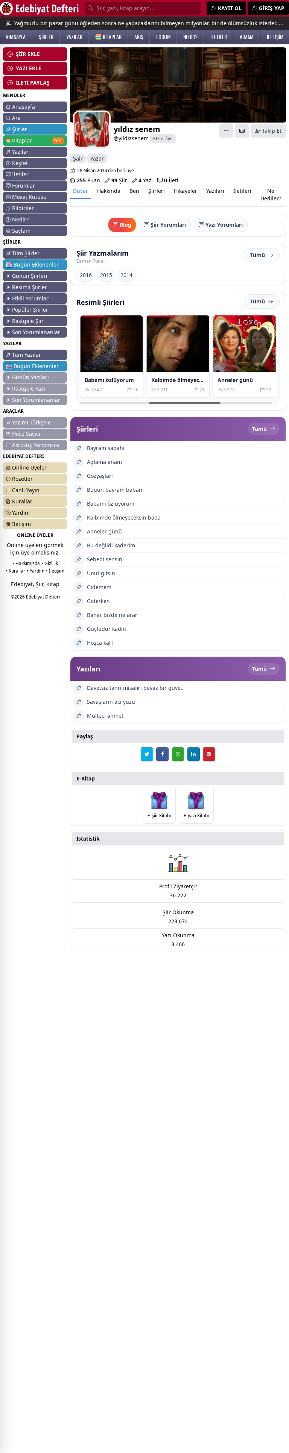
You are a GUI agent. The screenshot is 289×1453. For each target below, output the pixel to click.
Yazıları (215, 190)
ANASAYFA (16, 37)
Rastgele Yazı (28, 388)
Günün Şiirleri (29, 275)
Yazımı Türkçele (31, 422)
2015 (106, 275)
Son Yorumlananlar (36, 332)
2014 (126, 275)
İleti (171, 180)
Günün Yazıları (30, 377)
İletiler (20, 174)
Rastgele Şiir (28, 320)
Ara (16, 117)
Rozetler (22, 478)
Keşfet (20, 163)
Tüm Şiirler (26, 253)
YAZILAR (74, 37)
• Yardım (35, 571)
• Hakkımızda (26, 563)
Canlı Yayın (26, 490)
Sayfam (21, 230)
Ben (134, 190)
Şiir (119, 180)
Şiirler (19, 129)
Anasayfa (23, 106)
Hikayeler (185, 190)
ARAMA (247, 37)
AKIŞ (138, 37)
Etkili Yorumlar (30, 298)
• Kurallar (15, 571)
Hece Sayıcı (26, 433)
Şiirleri (156, 190)
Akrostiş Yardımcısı (35, 444)
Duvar (80, 190)
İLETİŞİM (275, 37)
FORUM (163, 37)
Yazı (145, 180)
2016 (86, 275)
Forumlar (23, 185)
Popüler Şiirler (30, 309)
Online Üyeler (29, 467)
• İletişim (55, 571)
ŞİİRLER (46, 37)
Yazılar (20, 151)
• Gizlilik (49, 563)
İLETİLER (218, 37)
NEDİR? (190, 37)
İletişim (21, 523)
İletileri (242, 190)
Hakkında (108, 190)
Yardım (21, 512)
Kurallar (22, 501)
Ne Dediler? (270, 194)
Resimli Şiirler (29, 287)
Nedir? (20, 219)
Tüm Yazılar (26, 354)
